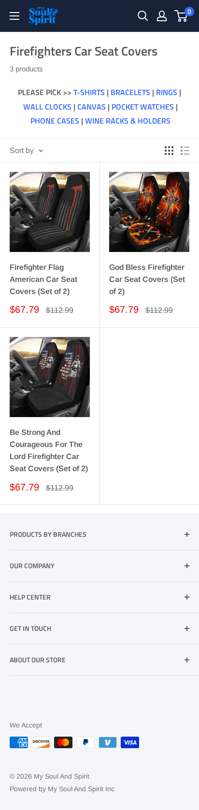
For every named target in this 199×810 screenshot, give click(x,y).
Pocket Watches (143, 106)
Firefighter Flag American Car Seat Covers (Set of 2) (43, 279)
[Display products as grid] (169, 150)
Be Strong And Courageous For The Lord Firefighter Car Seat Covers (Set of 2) (49, 450)
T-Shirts (89, 92)
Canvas (91, 106)
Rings (166, 92)
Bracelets (130, 92)
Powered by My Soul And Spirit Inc (62, 789)
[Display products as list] (185, 150)
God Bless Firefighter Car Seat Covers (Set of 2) (147, 279)
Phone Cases (54, 120)
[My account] (162, 16)
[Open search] (143, 16)
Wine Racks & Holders (128, 120)
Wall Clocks (47, 106)
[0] (181, 16)
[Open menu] (14, 16)
